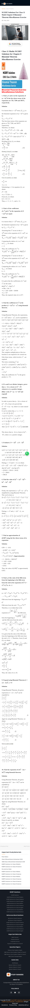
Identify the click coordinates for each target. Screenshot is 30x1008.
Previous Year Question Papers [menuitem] (15, 950)
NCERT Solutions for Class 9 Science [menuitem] (15, 905)
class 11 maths (10, 9)
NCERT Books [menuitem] (15, 963)
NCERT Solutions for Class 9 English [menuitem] (15, 907)
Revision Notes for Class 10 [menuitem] (15, 965)
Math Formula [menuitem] (15, 937)
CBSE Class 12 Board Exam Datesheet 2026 (13, 862)
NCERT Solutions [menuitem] (15, 895)
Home (3, 9)
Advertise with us (23, 1005)
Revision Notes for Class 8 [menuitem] (15, 969)
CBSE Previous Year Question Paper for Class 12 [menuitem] (15, 954)
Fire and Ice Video (7, 869)
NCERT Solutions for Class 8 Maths (11, 876)
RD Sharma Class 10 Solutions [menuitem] (15, 918)
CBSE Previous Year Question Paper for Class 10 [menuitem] (15, 952)
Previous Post (4, 846)
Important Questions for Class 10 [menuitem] (15, 943)
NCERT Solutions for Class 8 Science (11, 879)
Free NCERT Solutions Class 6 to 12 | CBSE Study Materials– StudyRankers (16, 1001)
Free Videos (5, 857)
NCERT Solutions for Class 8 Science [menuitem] (15, 911)
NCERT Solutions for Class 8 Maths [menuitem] (15, 909)
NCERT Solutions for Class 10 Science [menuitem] (15, 899)
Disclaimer (5, 1005)
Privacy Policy (13, 1005)
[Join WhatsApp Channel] (27, 453)
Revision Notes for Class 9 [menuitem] (15, 967)
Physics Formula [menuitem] (15, 939)
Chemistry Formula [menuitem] (15, 941)
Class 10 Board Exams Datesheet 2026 (12, 859)
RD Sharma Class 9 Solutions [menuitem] (15, 920)
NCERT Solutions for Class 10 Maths (11, 864)
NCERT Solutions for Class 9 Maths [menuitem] (15, 903)
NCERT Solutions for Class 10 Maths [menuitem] (15, 897)
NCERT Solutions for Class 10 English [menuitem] (15, 901)
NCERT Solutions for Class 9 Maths (11, 871)
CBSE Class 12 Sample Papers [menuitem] (15, 956)
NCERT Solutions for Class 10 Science (12, 866)
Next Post (26, 846)
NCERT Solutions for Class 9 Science (11, 874)
